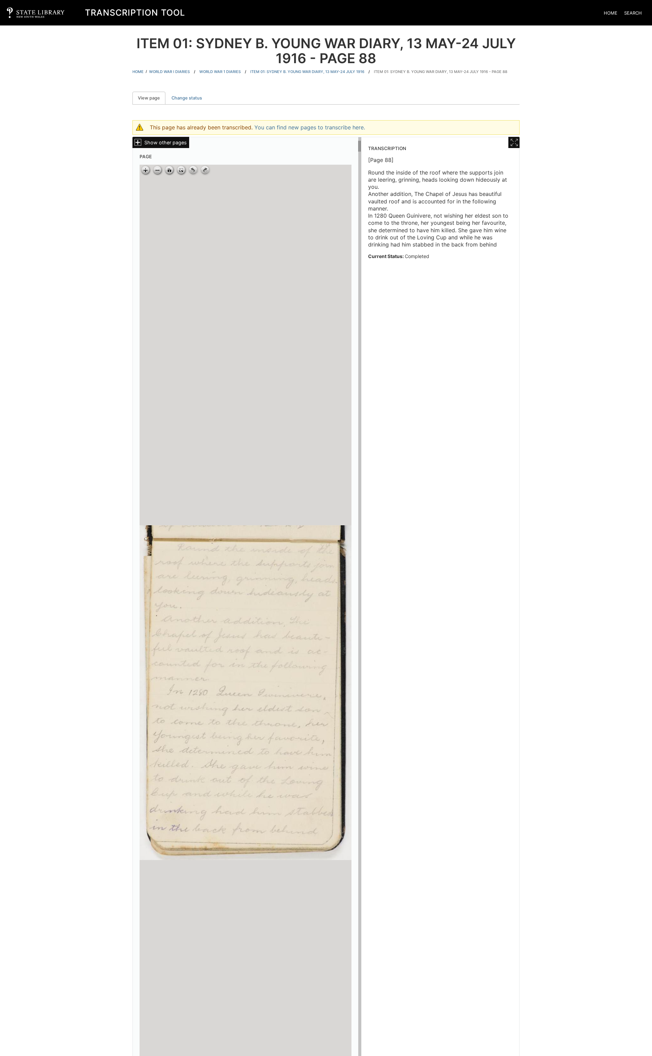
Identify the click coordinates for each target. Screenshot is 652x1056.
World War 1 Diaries (220, 71)
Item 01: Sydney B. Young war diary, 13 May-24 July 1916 (307, 71)
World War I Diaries (169, 71)
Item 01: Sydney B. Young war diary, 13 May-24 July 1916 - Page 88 (440, 71)
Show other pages (165, 142)
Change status (186, 98)
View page (151, 98)
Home (610, 13)
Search (633, 13)
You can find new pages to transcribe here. (309, 127)
